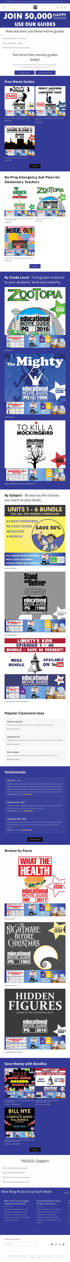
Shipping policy (50, 1256)
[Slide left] (31, 1231)
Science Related (10, 568)
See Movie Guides (12, 729)
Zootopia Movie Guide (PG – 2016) (44, 218)
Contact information (36, 1257)
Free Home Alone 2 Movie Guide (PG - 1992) (16, 158)
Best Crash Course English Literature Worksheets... (16, 1202)
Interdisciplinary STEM (13, 1052)
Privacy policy (33, 1256)
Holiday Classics (10, 985)
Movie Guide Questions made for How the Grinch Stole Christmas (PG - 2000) (19, 219)
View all (35, 166)
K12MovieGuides (14, 1256)
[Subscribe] (35, 1244)
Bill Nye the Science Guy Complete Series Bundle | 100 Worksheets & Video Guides (19, 1140)
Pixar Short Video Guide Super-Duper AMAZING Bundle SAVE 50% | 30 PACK (19, 1101)
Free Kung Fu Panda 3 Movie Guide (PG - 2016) (17, 118)
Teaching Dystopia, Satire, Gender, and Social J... (48, 1202)
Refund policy (41, 1256)
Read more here (35, 839)
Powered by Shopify (23, 1256)
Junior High (9, 417)
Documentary (10, 919)
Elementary (9, 350)
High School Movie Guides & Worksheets (19, 484)
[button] (4, 7)
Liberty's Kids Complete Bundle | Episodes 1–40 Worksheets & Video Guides (47, 1101)
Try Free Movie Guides (45, 72)
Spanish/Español (11, 635)
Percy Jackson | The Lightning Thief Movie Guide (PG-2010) (49, 119)
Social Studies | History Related (16, 701)
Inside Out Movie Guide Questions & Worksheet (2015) (19, 258)
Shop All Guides (25, 72)
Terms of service (59, 1256)
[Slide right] (39, 1231)
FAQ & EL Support (35, 1160)
